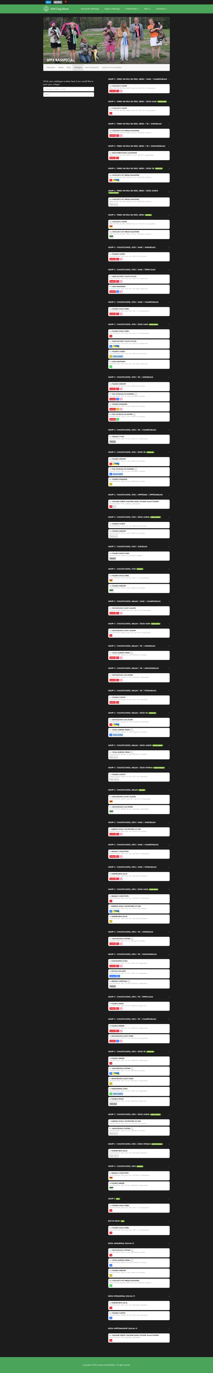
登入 (48, 2)
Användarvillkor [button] (131, 9)
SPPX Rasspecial (60, 60)
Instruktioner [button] (161, 9)
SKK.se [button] (147, 9)
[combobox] (68, 94)
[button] (65, 1)
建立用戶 (58, 2)
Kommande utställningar (90, 9)
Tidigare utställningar (112, 9)
